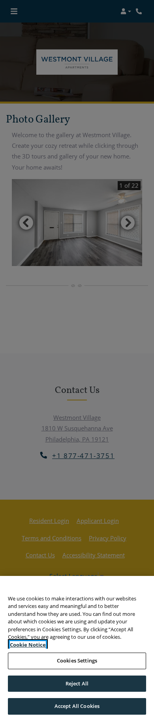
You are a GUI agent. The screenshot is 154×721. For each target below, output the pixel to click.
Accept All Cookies (77, 706)
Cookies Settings (77, 660)
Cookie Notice (28, 644)
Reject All (77, 683)
